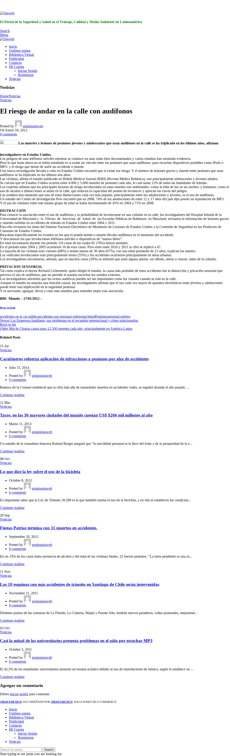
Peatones (101, 316)
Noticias (14, 96)
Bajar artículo (7, 307)
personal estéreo (119, 316)
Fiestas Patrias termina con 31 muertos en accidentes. (48, 528)
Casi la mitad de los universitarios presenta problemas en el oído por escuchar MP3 (76, 640)
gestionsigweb (33, 126)
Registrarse (26, 75)
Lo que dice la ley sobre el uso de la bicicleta (40, 471)
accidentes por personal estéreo (60, 316)
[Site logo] (7, 13)
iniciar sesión (19, 694)
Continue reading (12, 395)
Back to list (8, 324)
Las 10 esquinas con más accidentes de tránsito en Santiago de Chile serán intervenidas (79, 584)
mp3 (85, 316)
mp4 (92, 316)
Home (4, 96)
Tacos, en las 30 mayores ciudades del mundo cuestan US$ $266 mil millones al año (76, 415)
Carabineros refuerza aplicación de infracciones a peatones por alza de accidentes (74, 358)
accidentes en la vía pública (19, 316)
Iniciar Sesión (27, 71)
